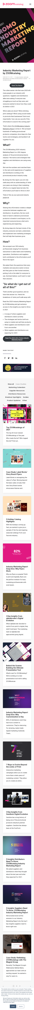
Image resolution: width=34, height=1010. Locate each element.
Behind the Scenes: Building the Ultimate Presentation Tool (14, 668)
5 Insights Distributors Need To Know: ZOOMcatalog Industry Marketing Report (15, 862)
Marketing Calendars (17, 387)
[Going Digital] (17, 368)
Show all (11, 384)
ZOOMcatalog (7, 80)
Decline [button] (21, 1006)
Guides (25, 78)
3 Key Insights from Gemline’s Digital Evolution (17, 813)
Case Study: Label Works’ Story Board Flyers (16, 473)
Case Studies (19, 77)
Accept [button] (13, 1006)
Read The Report (17, 85)
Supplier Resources (17, 391)
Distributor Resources (16, 78)
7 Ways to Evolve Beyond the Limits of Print (16, 766)
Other (24, 400)
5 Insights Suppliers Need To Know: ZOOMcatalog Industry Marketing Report (17, 910)
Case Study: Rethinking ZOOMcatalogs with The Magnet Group (16, 960)
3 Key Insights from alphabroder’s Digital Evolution (14, 618)
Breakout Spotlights (13, 397)
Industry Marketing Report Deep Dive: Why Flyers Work (17, 569)
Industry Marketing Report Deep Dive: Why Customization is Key (17, 714)
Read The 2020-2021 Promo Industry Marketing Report (17, 339)
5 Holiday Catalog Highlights (13, 520)
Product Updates (13, 400)
